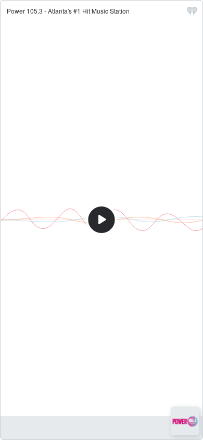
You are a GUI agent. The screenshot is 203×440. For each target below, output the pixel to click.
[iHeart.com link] (192, 13)
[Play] (101, 220)
